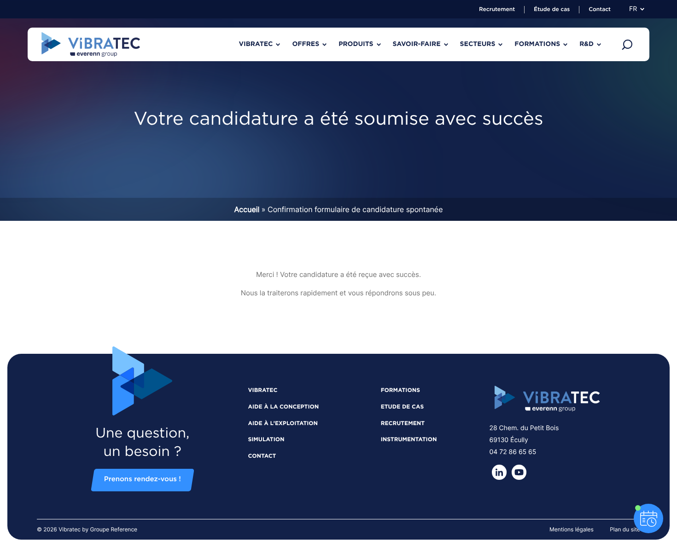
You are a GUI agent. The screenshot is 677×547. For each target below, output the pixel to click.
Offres (305, 44)
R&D (586, 44)
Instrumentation (409, 440)
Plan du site (625, 529)
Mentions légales (571, 529)
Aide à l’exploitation (283, 423)
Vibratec (256, 44)
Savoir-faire (417, 44)
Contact (600, 9)
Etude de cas (402, 407)
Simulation (266, 440)
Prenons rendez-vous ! (142, 479)
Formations (537, 44)
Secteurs (478, 44)
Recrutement (497, 9)
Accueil (246, 209)
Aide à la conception (283, 407)
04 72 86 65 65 (513, 452)
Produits (355, 44)
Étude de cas (552, 9)
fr (633, 9)
